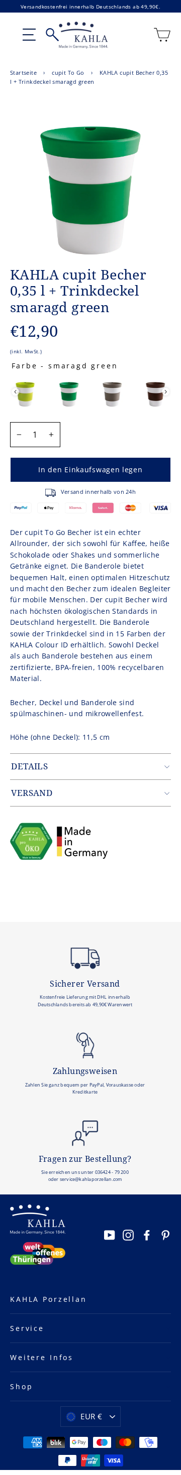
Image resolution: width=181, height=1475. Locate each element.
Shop (21, 1386)
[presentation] (15, 391)
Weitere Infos (41, 1357)
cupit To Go (68, 72)
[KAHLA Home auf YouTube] (109, 1234)
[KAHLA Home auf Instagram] (128, 1234)
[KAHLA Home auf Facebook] (146, 1234)
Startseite (23, 72)
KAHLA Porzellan (48, 1299)
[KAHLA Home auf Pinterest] (165, 1234)
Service (27, 1328)
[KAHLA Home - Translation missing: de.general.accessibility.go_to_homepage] (83, 35)
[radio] (25, 391)
